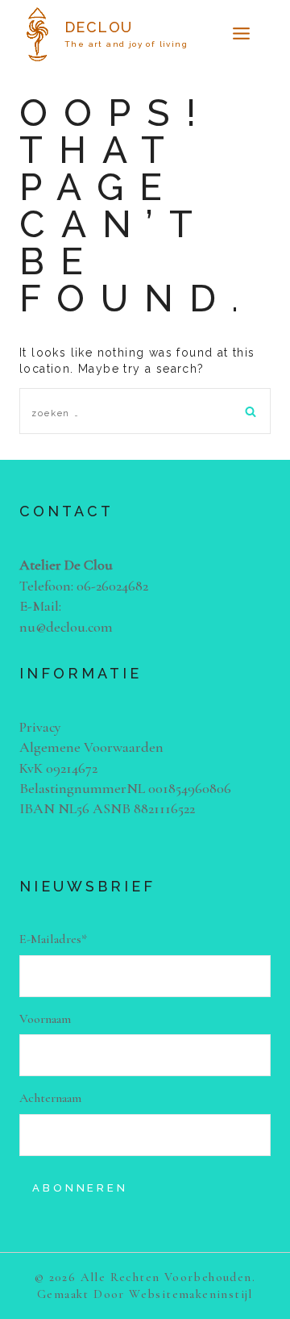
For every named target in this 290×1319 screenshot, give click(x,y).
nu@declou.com (66, 627)
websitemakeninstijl (191, 1294)
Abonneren (80, 1188)
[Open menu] (241, 34)
